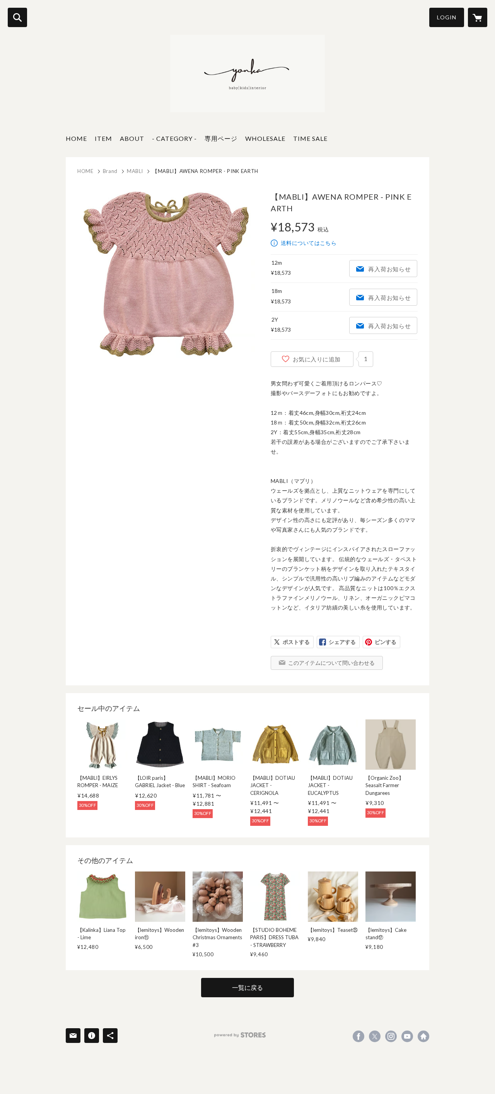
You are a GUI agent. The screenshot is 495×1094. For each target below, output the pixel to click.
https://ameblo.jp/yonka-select (423, 1036)
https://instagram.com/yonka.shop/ (391, 1036)
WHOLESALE (265, 138)
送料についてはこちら (308, 243)
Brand (110, 171)
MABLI (135, 171)
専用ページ (221, 138)
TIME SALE (310, 138)
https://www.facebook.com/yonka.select (358, 1036)
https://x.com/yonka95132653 (375, 1036)
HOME (76, 138)
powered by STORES (239, 1035)
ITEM (103, 138)
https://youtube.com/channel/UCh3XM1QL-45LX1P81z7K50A (407, 1036)
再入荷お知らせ (389, 268)
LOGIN (446, 17)
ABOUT (132, 138)
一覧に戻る (247, 987)
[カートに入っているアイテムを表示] (477, 17)
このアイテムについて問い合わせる (331, 662)
